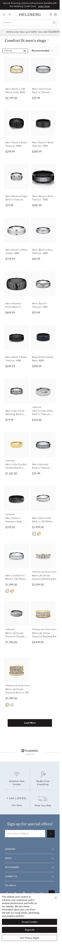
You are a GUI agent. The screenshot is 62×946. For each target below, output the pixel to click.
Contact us (11, 877)
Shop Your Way (43, 806)
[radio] (34, 534)
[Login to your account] (9, 14)
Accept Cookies (29, 922)
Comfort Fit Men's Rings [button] (25, 40)
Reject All (29, 930)
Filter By (8, 51)
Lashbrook (36, 407)
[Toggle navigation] (4, 14)
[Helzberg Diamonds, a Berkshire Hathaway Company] (30, 14)
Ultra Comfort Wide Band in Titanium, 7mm (42, 414)
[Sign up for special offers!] (51, 834)
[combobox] (29, 22)
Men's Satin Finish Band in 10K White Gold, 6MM (42, 521)
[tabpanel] (29, 397)
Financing (10, 849)
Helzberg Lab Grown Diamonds (46, 572)
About (8, 858)
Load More (30, 723)
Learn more (44, 6)
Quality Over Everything (43, 783)
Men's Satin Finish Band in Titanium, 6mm (41, 92)
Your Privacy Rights (29, 938)
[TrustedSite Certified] (29, 752)
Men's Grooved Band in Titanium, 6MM (41, 467)
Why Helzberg (12, 867)
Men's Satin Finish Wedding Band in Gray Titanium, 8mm (16, 414)
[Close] (56, 898)
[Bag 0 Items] (55, 14)
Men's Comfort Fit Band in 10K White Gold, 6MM (15, 579)
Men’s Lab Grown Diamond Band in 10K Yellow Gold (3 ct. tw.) (17, 692)
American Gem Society (17, 783)
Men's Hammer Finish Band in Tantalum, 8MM (13, 307)
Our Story (17, 805)
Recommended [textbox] (40, 51)
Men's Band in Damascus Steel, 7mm (14, 521)
